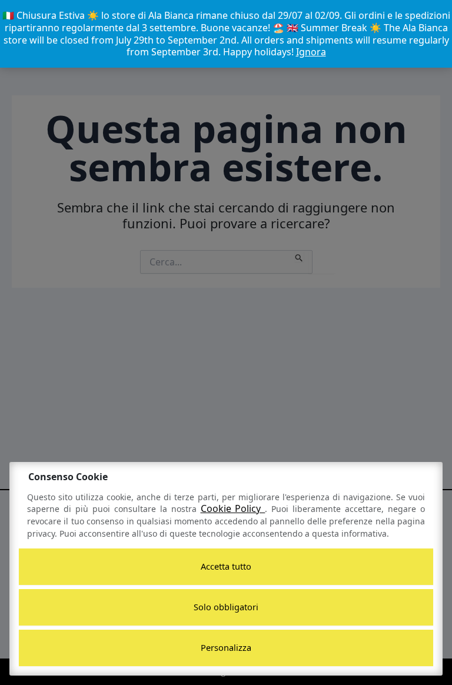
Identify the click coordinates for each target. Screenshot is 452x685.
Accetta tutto (226, 566)
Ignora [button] (311, 51)
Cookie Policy (233, 508)
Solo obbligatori (226, 607)
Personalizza (226, 647)
